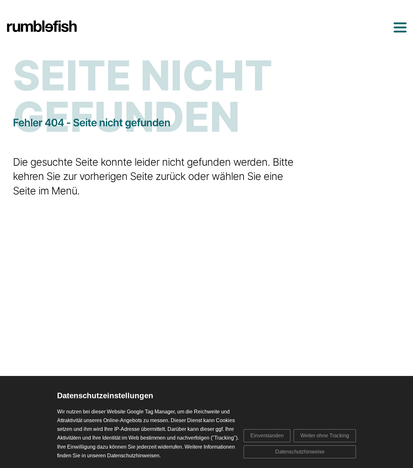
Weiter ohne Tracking (324, 435)
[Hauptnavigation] (400, 27)
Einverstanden (267, 435)
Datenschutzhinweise (300, 451)
